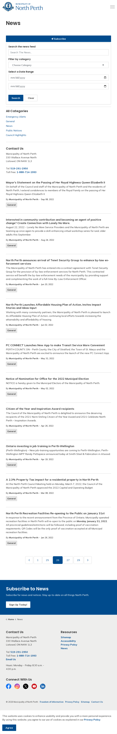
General (11, 204)
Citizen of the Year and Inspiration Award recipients (40, 408)
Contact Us (97, 702)
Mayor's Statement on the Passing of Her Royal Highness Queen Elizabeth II (55, 182)
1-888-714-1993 (27, 172)
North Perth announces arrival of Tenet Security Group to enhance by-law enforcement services (57, 262)
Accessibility (68, 640)
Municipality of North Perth (23, 199)
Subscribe (59, 38)
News (9, 125)
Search (16, 98)
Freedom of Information (52, 702)
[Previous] (29, 560)
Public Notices (14, 130)
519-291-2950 (19, 168)
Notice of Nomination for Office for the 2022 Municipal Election (47, 378)
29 (78, 560)
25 (47, 560)
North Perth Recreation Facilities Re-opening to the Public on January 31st (55, 513)
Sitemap (66, 637)
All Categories (17, 111)
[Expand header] (112, 7)
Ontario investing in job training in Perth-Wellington (40, 446)
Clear (31, 98)
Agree (9, 727)
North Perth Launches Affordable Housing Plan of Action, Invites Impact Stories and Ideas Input (53, 306)
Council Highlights (16, 135)
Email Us (11, 659)
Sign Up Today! (18, 604)
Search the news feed (21, 46)
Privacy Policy (69, 644)
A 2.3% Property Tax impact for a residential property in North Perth (52, 479)
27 (68, 560)
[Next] (88, 560)
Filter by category (19, 59)
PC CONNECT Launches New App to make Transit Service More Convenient (55, 345)
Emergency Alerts (16, 116)
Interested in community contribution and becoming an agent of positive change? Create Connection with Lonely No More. (53, 221)
